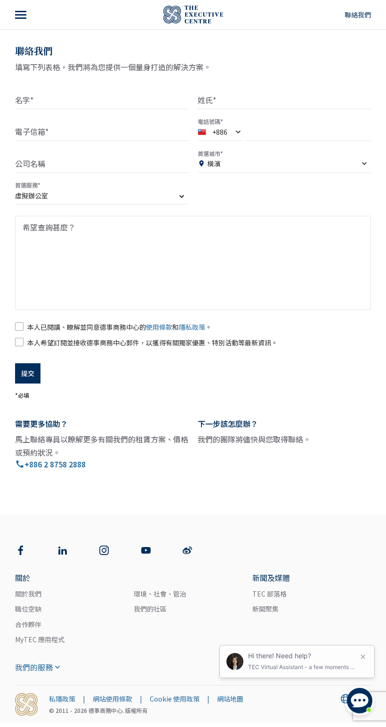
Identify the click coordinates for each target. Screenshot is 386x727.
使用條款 (159, 327)
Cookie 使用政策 (175, 698)
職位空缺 (28, 608)
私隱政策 (62, 698)
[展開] (21, 14)
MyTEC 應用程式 (39, 639)
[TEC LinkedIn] (62, 550)
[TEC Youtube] (146, 550)
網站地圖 (230, 698)
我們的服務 (34, 667)
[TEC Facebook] (20, 550)
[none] (101, 197)
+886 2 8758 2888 (55, 464)
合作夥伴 (28, 624)
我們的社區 (150, 608)
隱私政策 (192, 327)
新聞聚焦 (265, 608)
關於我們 (28, 593)
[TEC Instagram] (104, 550)
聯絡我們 (358, 14)
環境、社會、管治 (160, 593)
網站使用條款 (112, 698)
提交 (27, 373)
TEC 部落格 (269, 593)
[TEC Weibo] (187, 550)
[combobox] (220, 133)
